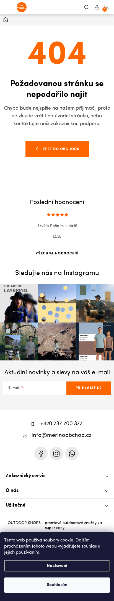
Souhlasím (57, 585)
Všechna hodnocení (57, 253)
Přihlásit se (89, 388)
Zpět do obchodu (61, 149)
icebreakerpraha (56, 453)
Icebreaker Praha (41, 453)
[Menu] (7, 7)
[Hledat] (87, 7)
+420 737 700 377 (61, 424)
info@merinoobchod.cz (62, 435)
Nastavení (57, 566)
